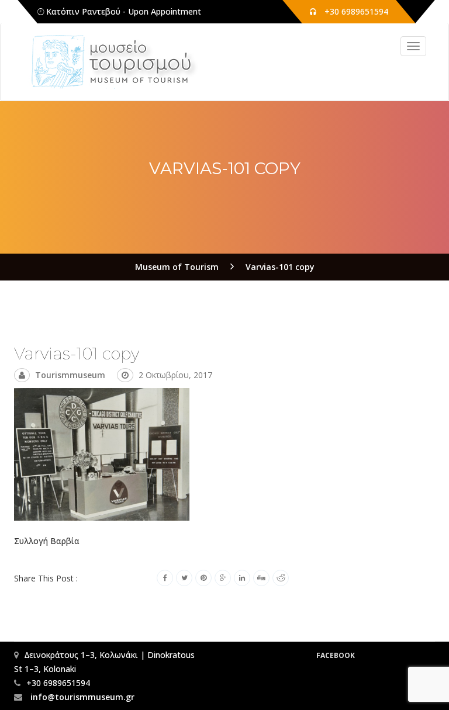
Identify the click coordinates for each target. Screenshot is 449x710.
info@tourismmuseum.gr (81, 696)
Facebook (335, 655)
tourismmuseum (70, 374)
